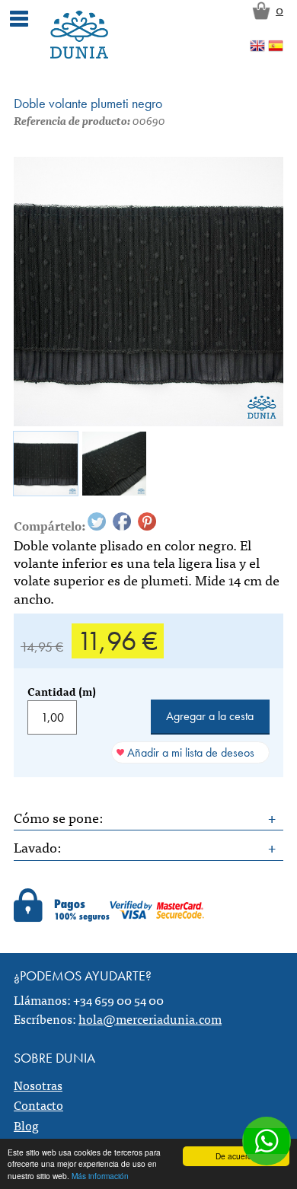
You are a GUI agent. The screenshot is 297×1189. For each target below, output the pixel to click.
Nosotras (38, 1085)
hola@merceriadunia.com (150, 1018)
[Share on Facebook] (122, 521)
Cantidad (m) (61, 691)
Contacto (38, 1104)
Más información (100, 1175)
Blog (26, 1125)
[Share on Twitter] (97, 521)
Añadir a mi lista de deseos (190, 752)
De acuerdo (236, 1156)
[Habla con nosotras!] (266, 1141)
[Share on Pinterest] (147, 521)
